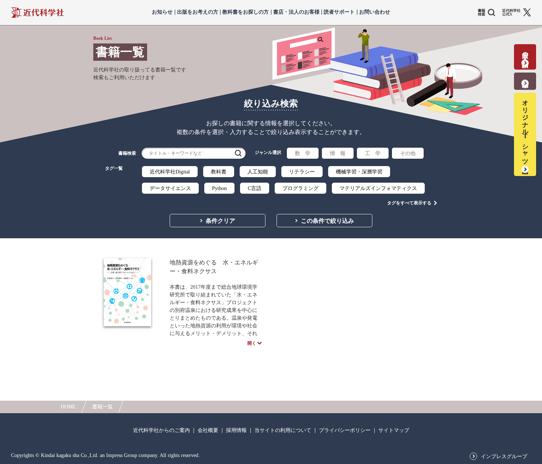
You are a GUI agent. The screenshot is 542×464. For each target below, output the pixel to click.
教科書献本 (525, 76)
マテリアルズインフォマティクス (378, 188)
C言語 (254, 188)
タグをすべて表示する (409, 202)
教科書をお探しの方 (245, 12)
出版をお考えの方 (197, 12)
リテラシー (302, 172)
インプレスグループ (504, 456)
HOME (68, 406)
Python (219, 188)
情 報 (337, 153)
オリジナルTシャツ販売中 (525, 130)
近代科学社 (37, 12)
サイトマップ (393, 430)
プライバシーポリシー (345, 430)
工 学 (373, 153)
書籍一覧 (102, 406)
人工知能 (257, 172)
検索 (238, 153)
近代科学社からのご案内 (161, 430)
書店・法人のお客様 (296, 12)
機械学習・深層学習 (359, 172)
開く (251, 343)
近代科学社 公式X (511, 12)
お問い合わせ (374, 12)
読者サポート (339, 12)
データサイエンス (170, 188)
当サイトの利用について (282, 430)
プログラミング (300, 188)
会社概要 (208, 430)
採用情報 (236, 430)
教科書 (218, 172)
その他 (408, 153)
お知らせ (162, 12)
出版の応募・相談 (525, 52)
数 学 (302, 153)
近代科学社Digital (170, 172)
